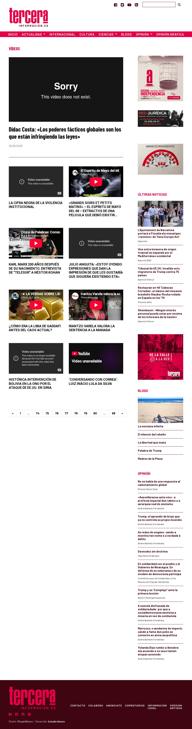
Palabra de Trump (150, 450)
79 (85, 413)
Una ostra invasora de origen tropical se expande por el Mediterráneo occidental (157, 252)
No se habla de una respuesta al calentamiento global (159, 483)
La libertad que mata (152, 442)
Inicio (13, 34)
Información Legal (157, 706)
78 (76, 413)
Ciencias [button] (106, 34)
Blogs (126, 34)
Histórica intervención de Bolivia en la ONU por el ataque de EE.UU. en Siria (32, 383)
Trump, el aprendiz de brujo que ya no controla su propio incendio (160, 518)
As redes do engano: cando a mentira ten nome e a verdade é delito (159, 535)
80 (95, 413)
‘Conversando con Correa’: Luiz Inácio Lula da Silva (93, 381)
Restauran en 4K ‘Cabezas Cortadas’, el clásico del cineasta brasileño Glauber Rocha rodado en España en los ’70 (160, 292)
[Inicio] (28, 16)
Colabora (95, 705)
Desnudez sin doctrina (153, 551)
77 (66, 413)
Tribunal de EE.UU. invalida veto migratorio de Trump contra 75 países (159, 272)
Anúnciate (114, 705)
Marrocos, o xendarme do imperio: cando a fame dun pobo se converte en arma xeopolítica (160, 632)
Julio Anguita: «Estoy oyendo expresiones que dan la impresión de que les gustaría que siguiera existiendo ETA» (96, 270)
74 (37, 413)
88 (113, 413)
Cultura (87, 34)
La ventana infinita (150, 426)
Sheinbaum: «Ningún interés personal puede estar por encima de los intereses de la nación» (160, 313)
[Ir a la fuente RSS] (136, 4)
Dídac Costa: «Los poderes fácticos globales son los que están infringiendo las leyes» (65, 133)
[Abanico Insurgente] (160, 161)
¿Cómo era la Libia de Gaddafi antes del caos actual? (35, 328)
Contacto (77, 705)
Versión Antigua (176, 706)
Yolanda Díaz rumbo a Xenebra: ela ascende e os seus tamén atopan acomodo (158, 651)
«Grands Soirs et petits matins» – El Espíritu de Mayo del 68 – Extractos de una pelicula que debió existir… (95, 209)
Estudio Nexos (56, 721)
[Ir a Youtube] (129, 4)
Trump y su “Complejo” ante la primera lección (158, 591)
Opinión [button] (143, 34)
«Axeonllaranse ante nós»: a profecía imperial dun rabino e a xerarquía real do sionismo (159, 500)
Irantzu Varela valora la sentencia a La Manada (92, 328)
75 (47, 413)
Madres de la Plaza (150, 458)
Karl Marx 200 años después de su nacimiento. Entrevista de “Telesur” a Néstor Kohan (35, 268)
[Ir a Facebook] (115, 4)
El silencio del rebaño (152, 434)
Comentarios (135, 705)
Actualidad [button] (32, 34)
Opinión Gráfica (170, 34)
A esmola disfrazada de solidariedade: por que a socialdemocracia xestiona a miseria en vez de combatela (157, 611)
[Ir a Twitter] (122, 4)
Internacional (62, 34)
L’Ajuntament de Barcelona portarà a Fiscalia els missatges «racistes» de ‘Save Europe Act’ (159, 233)
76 (56, 413)
